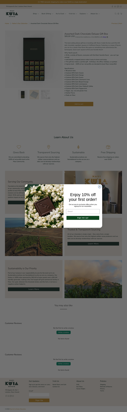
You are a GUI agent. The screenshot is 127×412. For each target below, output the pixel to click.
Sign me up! (83, 218)
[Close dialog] (99, 186)
